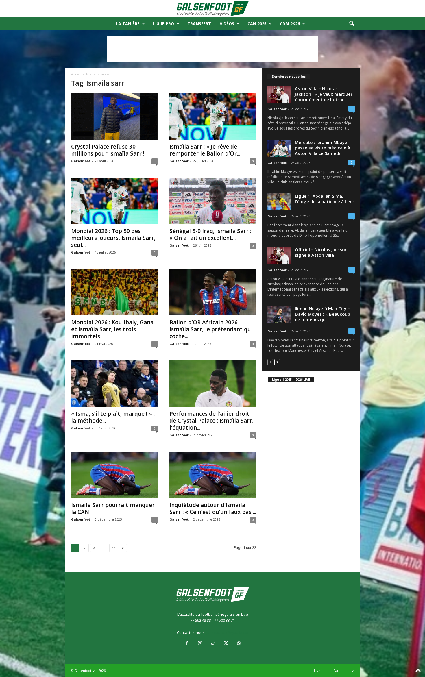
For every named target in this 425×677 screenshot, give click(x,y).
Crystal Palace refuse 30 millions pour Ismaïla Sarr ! (108, 150)
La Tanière (128, 23)
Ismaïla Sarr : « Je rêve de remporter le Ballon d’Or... (204, 150)
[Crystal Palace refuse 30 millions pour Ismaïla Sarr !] (114, 116)
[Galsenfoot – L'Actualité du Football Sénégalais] (212, 8)
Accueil (75, 74)
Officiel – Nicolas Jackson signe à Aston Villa (321, 252)
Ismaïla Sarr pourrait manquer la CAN (113, 508)
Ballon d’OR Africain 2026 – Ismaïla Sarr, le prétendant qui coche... (211, 329)
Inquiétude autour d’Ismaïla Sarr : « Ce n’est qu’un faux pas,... (212, 508)
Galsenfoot (80, 161)
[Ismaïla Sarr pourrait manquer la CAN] (114, 475)
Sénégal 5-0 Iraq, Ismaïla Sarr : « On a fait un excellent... (210, 234)
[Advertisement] (212, 49)
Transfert (199, 23)
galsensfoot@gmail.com (227, 632)
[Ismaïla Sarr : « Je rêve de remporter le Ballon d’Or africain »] (212, 116)
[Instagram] (199, 643)
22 (113, 548)
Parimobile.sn (344, 670)
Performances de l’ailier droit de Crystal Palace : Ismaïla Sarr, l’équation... (211, 420)
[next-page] (277, 362)
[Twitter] (225, 643)
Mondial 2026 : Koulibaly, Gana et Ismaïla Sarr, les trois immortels (112, 329)
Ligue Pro (163, 23)
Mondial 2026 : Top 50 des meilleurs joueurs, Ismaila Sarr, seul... (113, 238)
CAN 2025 (257, 23)
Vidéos (227, 23)
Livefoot (320, 670)
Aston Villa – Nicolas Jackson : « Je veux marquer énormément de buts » (323, 94)
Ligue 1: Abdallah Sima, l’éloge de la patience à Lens (325, 198)
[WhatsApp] (238, 643)
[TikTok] (212, 643)
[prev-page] (270, 362)
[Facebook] (186, 643)
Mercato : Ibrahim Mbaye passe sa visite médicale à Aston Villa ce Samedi (322, 147)
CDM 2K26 (290, 23)
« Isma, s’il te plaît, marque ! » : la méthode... (113, 417)
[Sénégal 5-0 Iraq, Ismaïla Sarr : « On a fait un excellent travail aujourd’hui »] (212, 201)
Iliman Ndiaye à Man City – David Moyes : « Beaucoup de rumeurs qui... (322, 314)
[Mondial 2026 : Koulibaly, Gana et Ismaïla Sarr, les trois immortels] (114, 292)
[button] (351, 23)
